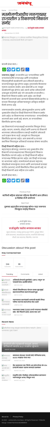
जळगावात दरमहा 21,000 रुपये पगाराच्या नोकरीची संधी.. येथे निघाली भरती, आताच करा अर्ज (30, 311)
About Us (5, 417)
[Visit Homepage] (25, 3)
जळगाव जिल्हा (12, 10)
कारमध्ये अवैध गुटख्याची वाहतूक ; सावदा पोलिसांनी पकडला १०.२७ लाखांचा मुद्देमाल (20, 345)
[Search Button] (47, 3)
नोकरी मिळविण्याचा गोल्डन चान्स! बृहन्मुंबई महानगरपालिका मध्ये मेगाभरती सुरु (28, 291)
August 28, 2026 (9, 349)
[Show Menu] (3, 3)
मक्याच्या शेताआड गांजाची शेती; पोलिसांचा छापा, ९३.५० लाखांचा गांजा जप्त (29, 356)
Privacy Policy (18, 417)
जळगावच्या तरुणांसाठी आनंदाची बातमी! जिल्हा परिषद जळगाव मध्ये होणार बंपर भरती (29, 301)
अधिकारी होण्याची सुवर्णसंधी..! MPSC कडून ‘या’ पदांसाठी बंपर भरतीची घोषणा (29, 281)
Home (4, 10)
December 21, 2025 (12, 33)
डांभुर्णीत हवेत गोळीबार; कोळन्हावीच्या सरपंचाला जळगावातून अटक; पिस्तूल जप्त (29, 376)
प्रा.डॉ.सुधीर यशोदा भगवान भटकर (25, 228)
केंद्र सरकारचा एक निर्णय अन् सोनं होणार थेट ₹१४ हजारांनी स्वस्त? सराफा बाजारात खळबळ (30, 366)
